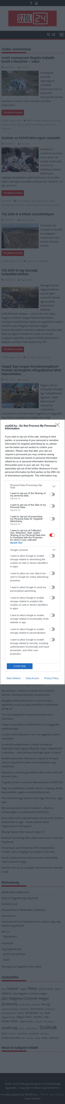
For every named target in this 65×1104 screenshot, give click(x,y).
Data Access (32, 678)
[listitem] (32, 486)
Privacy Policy (51, 678)
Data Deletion (13, 678)
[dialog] (32, 552)
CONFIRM (20, 666)
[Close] (58, 426)
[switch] (52, 494)
